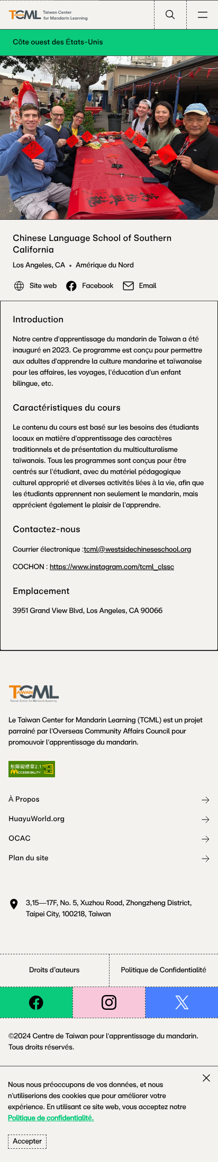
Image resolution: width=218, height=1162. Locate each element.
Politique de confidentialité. (51, 1118)
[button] (170, 15)
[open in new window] (36, 1002)
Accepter (27, 1141)
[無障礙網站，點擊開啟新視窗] (31, 769)
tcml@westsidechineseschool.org (138, 549)
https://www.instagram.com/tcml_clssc (112, 567)
